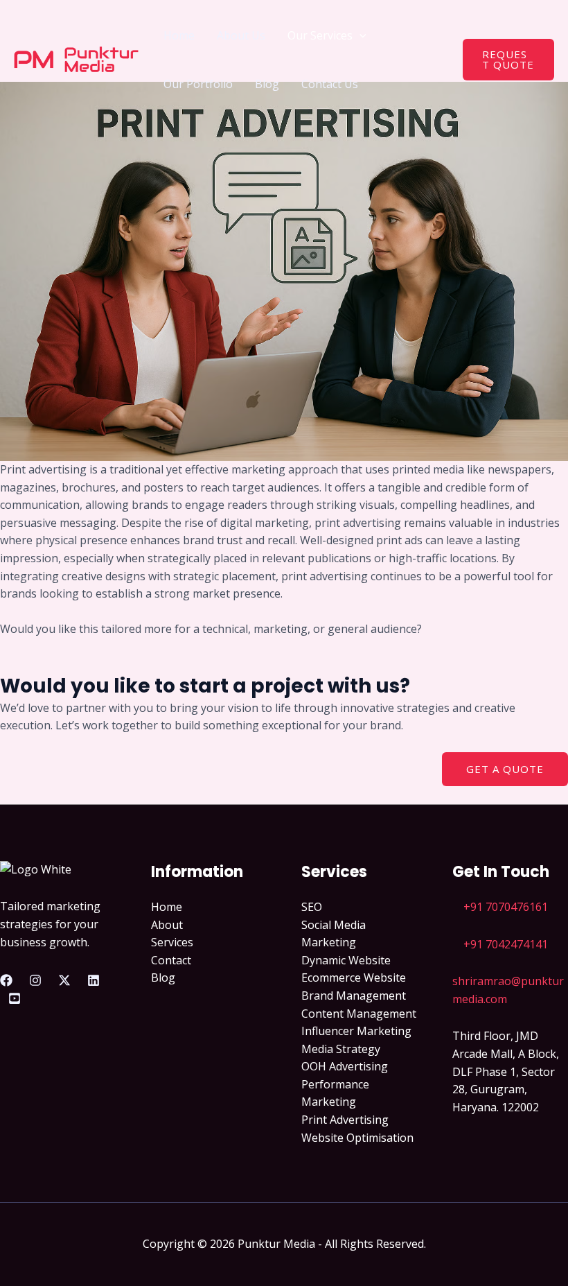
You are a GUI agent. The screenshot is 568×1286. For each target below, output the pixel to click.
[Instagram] (35, 980)
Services (172, 942)
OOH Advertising (344, 1066)
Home (179, 35)
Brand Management (353, 995)
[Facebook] (6, 980)
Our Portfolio (198, 84)
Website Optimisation (357, 1137)
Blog (267, 84)
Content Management (358, 1013)
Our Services (320, 35)
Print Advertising (345, 1119)
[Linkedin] (93, 980)
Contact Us (329, 84)
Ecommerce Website (353, 977)
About (167, 924)
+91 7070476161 (505, 906)
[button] (359, 35)
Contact (171, 960)
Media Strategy (340, 1049)
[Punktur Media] (76, 58)
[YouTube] (14, 998)
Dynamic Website (346, 960)
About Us (241, 35)
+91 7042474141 (505, 944)
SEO (311, 906)
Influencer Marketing (356, 1031)
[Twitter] (64, 980)
